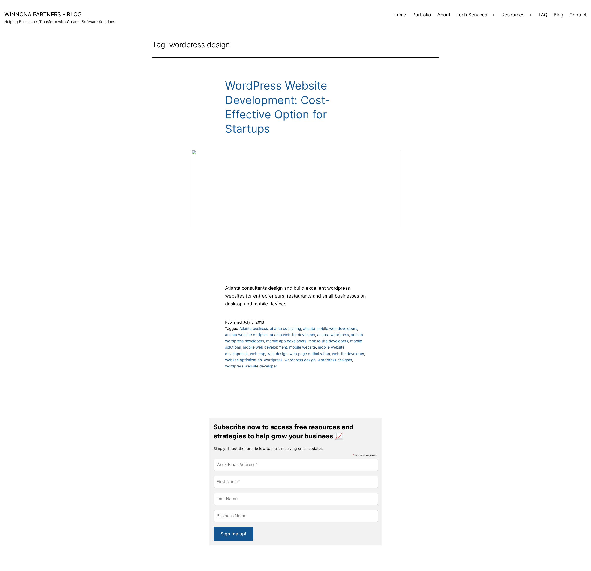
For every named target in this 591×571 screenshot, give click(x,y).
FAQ (543, 15)
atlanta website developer (292, 334)
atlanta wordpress (333, 334)
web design (277, 353)
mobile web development (265, 347)
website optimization (243, 360)
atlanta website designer (246, 334)
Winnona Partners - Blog (43, 14)
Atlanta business (253, 328)
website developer (348, 353)
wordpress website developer (251, 366)
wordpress (273, 360)
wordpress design (300, 360)
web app (257, 353)
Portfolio (421, 15)
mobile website (302, 347)
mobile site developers (328, 341)
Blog (558, 15)
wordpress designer (335, 360)
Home (399, 15)
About (443, 15)
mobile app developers (286, 341)
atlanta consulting (285, 328)
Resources (512, 15)
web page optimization (309, 353)
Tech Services (471, 15)
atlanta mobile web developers (330, 328)
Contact (578, 15)
